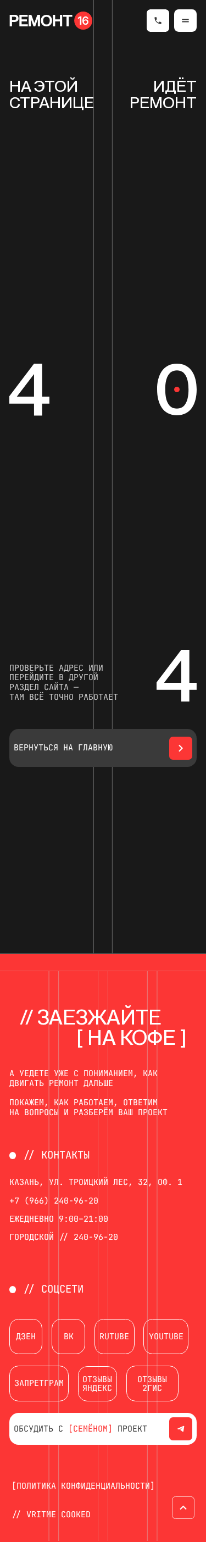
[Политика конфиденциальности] (83, 1485)
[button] (185, 20)
